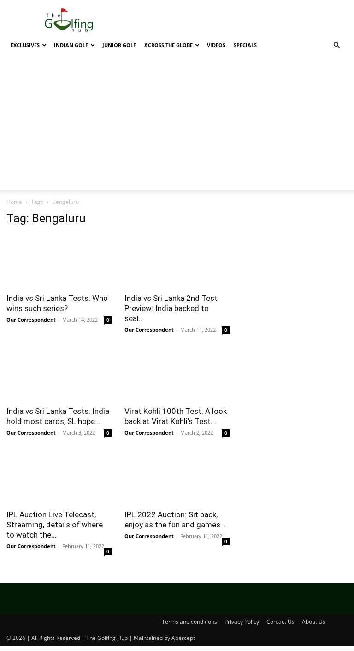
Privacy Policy (241, 622)
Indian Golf (71, 45)
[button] (336, 45)
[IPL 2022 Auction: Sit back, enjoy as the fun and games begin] (177, 477)
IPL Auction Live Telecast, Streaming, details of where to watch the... (54, 524)
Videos (216, 45)
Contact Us (280, 622)
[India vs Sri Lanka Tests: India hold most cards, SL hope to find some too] (59, 374)
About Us (313, 622)
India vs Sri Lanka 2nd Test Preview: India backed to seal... (171, 308)
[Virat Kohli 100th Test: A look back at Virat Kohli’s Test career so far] (177, 374)
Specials (245, 45)
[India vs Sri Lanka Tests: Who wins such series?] (59, 261)
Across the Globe (168, 45)
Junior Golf (119, 45)
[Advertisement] (177, 125)
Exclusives (25, 45)
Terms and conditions (189, 622)
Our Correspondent (31, 319)
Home (14, 202)
